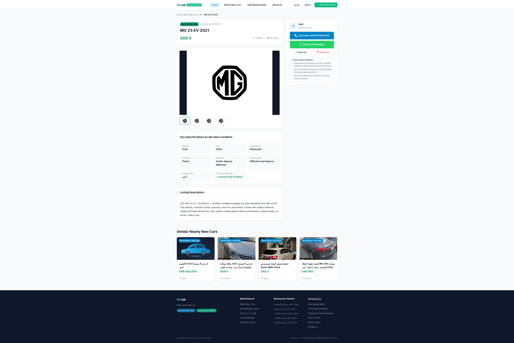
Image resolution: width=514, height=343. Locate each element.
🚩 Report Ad (323, 52)
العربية (296, 5)
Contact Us (313, 327)
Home (215, 5)
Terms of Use (314, 318)
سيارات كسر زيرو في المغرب (286, 318)
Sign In (308, 5)
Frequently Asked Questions (321, 313)
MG (201, 15)
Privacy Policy (314, 322)
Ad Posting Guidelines (318, 309)
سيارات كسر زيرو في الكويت (285, 322)
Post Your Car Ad (247, 322)
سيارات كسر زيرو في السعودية (286, 304)
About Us (277, 5)
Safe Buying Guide (256, 5)
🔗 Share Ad (300, 52)
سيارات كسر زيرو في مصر (284, 309)
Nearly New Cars (232, 5)
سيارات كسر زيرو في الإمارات (286, 313)
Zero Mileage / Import (250, 309)
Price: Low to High (248, 313)
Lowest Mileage (247, 318)
